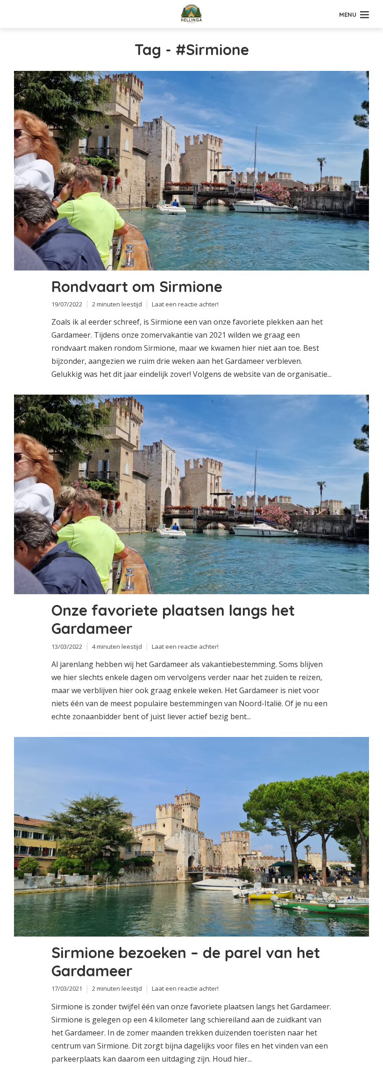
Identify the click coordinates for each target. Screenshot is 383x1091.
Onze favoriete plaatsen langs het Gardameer (173, 619)
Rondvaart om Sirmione (136, 287)
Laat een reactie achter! (185, 304)
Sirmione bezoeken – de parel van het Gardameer (185, 962)
